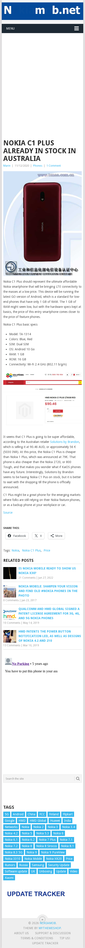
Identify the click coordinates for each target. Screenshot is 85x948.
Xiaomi (9, 877)
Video (73, 871)
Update (61, 871)
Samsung (38, 865)
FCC (42, 814)
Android (18, 814)
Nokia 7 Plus (47, 839)
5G (7, 814)
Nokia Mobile (33, 858)
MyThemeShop (50, 928)
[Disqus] (42, 711)
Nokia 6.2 (28, 839)
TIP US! (65, 938)
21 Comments (27, 577)
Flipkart (68, 814)
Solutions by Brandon (64, 442)
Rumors (10, 865)
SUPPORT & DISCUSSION (53, 933)
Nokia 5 (27, 833)
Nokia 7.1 (66, 839)
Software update (16, 871)
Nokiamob (48, 923)
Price (47, 550)
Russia (23, 865)
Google (9, 820)
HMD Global (38, 820)
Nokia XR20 (54, 858)
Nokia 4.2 (11, 833)
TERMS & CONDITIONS (36, 938)
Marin (6, 165)
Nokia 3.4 (68, 827)
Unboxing (45, 871)
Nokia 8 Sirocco (46, 846)
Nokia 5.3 (42, 833)
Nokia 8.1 (67, 846)
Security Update (58, 865)
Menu (10, 28)
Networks (11, 827)
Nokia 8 (27, 846)
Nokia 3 (53, 827)
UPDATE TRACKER (45, 943)
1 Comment (53, 165)
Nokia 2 (38, 827)
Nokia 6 (58, 833)
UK (33, 871)
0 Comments (11, 600)
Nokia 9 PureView (53, 852)
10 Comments (11, 622)
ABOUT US (21, 933)
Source (7, 512)
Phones (37, 165)
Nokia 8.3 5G (13, 852)
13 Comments (11, 645)
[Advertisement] (42, 76)
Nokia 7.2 (11, 846)
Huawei (55, 820)
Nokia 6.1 (11, 839)
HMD (22, 820)
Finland (54, 814)
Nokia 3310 (12, 858)
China (31, 814)
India (67, 820)
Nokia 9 (32, 852)
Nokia (15, 550)
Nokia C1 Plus (31, 550)
